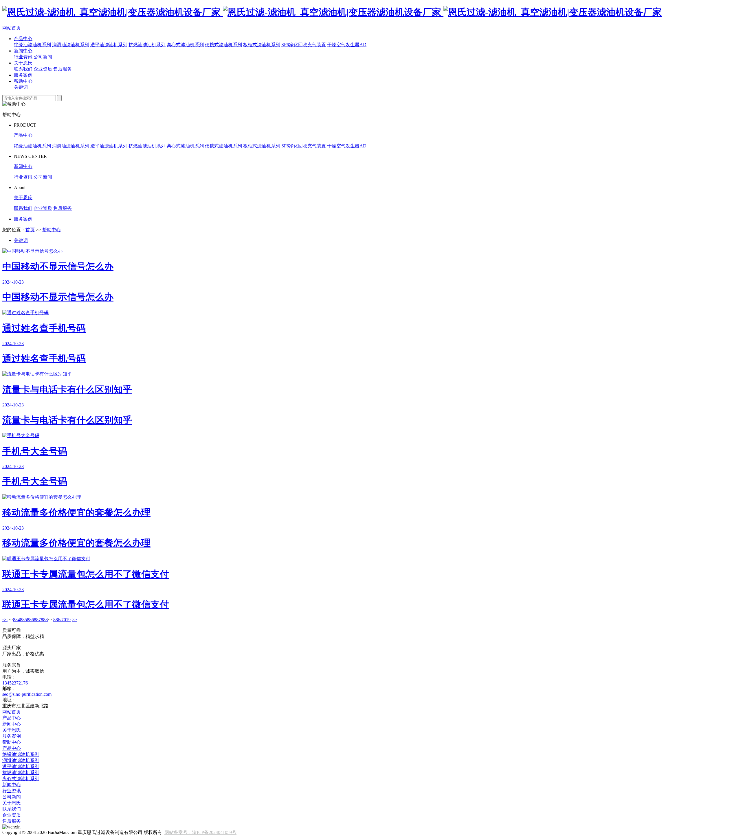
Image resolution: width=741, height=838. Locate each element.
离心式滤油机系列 (185, 44)
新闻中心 (23, 50)
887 (37, 619)
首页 (30, 229)
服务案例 (23, 75)
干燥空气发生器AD (346, 44)
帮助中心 (23, 81)
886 (30, 619)
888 (44, 619)
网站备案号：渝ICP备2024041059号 (200, 832)
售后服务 (62, 68)
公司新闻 (43, 56)
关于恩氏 (23, 62)
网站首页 (11, 27)
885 (23, 619)
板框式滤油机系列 (261, 44)
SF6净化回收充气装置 (303, 44)
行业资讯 (23, 56)
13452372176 (15, 682)
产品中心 (23, 38)
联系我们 (23, 68)
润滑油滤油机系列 (70, 44)
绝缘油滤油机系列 (32, 44)
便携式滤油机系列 (223, 44)
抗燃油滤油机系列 (147, 44)
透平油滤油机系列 (108, 44)
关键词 (21, 87)
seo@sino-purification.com (27, 694)
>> (74, 619)
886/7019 (62, 619)
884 (16, 619)
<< (5, 619)
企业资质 (43, 68)
